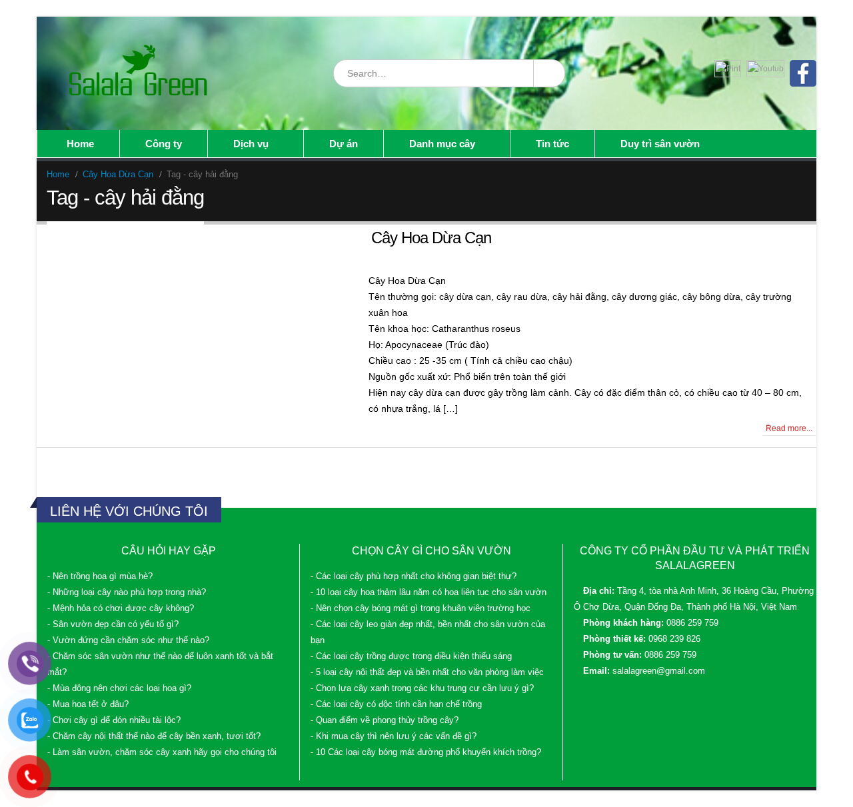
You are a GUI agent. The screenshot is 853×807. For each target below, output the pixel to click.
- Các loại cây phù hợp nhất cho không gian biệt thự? (413, 576)
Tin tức (552, 143)
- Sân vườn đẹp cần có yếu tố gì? (113, 624)
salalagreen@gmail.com (658, 671)
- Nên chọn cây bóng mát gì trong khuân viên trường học (420, 608)
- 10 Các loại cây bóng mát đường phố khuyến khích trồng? (426, 752)
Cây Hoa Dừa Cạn (431, 238)
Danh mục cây (442, 143)
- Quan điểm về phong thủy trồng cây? (384, 720)
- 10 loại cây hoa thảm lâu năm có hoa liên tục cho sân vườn (428, 592)
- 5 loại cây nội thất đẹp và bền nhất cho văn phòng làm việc (427, 672)
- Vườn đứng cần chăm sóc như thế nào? (128, 640)
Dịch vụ (251, 143)
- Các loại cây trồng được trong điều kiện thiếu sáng (411, 656)
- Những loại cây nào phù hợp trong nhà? (126, 592)
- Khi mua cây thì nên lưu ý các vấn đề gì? (393, 736)
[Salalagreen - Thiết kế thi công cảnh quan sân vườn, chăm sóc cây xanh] (139, 73)
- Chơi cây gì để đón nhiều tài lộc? (114, 720)
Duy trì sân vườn (660, 143)
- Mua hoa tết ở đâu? (88, 704)
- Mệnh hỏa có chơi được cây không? (120, 608)
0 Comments (74, 428)
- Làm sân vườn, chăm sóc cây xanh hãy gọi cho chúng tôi (162, 752)
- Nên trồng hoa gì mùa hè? (100, 576)
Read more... (789, 428)
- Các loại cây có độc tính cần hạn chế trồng (396, 704)
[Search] (548, 73)
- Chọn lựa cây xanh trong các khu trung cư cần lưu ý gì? (422, 688)
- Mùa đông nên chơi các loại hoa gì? (119, 688)
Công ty (163, 143)
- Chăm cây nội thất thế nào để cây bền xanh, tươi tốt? (154, 736)
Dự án (343, 143)
